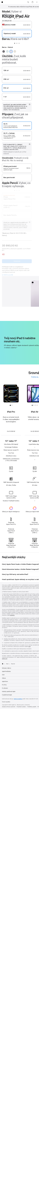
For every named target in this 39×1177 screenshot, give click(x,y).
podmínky (12, 615)
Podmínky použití (31, 706)
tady (29, 646)
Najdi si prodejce (18, 699)
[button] (28, 2)
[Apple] (2, 663)
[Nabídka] (37, 2)
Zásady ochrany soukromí (8, 706)
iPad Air (34, 411)
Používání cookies (21, 706)
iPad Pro (11, 411)
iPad (7, 663)
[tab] (17, 43)
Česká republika (6, 701)
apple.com (4, 658)
